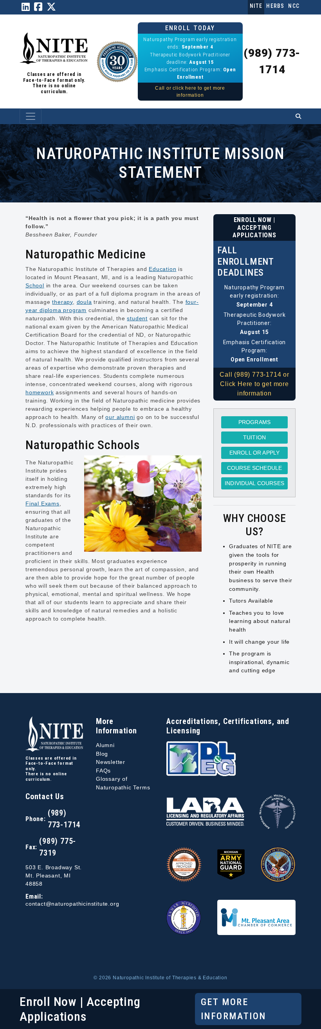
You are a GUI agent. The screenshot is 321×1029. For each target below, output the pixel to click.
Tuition (254, 437)
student (137, 318)
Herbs (275, 6)
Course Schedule (254, 468)
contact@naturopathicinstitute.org (72, 904)
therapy (62, 302)
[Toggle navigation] (30, 116)
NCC (293, 6)
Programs (254, 422)
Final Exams (42, 503)
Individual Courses (254, 483)
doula (84, 302)
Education (162, 269)
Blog (102, 754)
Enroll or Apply (254, 453)
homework (39, 392)
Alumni (105, 745)
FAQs (103, 770)
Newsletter (110, 762)
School (34, 285)
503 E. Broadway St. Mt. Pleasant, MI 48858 (53, 875)
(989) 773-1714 (64, 818)
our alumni (120, 417)
